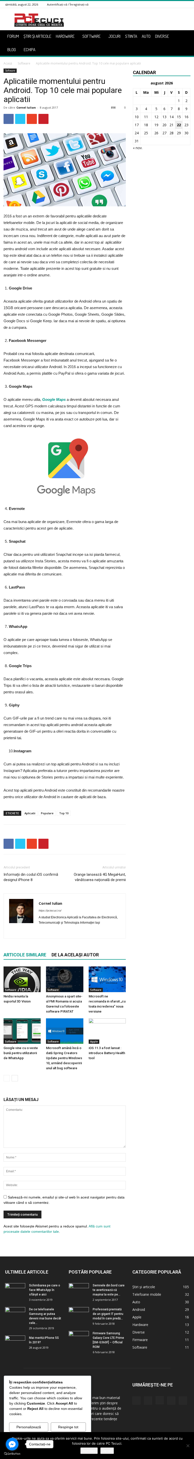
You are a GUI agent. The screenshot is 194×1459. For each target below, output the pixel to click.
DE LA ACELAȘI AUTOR (75, 954)
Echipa (29, 49)
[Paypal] (180, 4)
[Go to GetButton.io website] (12, 1453)
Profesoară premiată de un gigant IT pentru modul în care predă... (108, 1314)
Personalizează (28, 1427)
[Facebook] (161, 4)
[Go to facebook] (12, 1444)
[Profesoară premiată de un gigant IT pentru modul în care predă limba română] (79, 1314)
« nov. (137, 147)
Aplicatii (30, 813)
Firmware (140, 1339)
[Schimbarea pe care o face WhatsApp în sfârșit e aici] (15, 1290)
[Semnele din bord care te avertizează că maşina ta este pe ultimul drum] (79, 1288)
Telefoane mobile (146, 1294)
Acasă (8, 63)
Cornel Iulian (26, 107)
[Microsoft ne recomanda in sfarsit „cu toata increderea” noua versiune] (107, 979)
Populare (47, 813)
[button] (183, 36)
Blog (11, 49)
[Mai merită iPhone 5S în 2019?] (15, 1343)
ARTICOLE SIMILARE (25, 954)
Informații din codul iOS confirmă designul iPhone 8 (31, 877)
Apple (94, 1041)
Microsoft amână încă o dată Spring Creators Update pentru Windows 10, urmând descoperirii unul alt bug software (64, 1058)
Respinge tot (68, 1427)
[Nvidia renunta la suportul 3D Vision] (22, 979)
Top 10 (63, 813)
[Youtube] (186, 4)
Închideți (89, 1451)
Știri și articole (37, 36)
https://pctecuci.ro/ (50, 910)
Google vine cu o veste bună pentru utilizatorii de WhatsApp (21, 1053)
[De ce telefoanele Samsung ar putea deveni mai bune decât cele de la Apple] (15, 1314)
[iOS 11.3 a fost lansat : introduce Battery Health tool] (107, 1031)
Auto (146, 36)
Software (91, 36)
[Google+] (167, 4)
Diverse (162, 36)
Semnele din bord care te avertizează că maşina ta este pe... (109, 1290)
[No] (187, 1445)
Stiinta (131, 36)
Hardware (65, 36)
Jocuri (114, 36)
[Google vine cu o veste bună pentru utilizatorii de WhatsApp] (22, 1031)
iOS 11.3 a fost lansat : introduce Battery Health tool (107, 1053)
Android (138, 1309)
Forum (13, 36)
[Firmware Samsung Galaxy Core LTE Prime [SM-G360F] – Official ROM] (79, 1338)
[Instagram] (173, 4)
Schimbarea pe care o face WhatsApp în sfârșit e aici (44, 1290)
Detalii (107, 1451)
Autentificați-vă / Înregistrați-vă (67, 4)
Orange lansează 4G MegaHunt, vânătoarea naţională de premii (100, 877)
